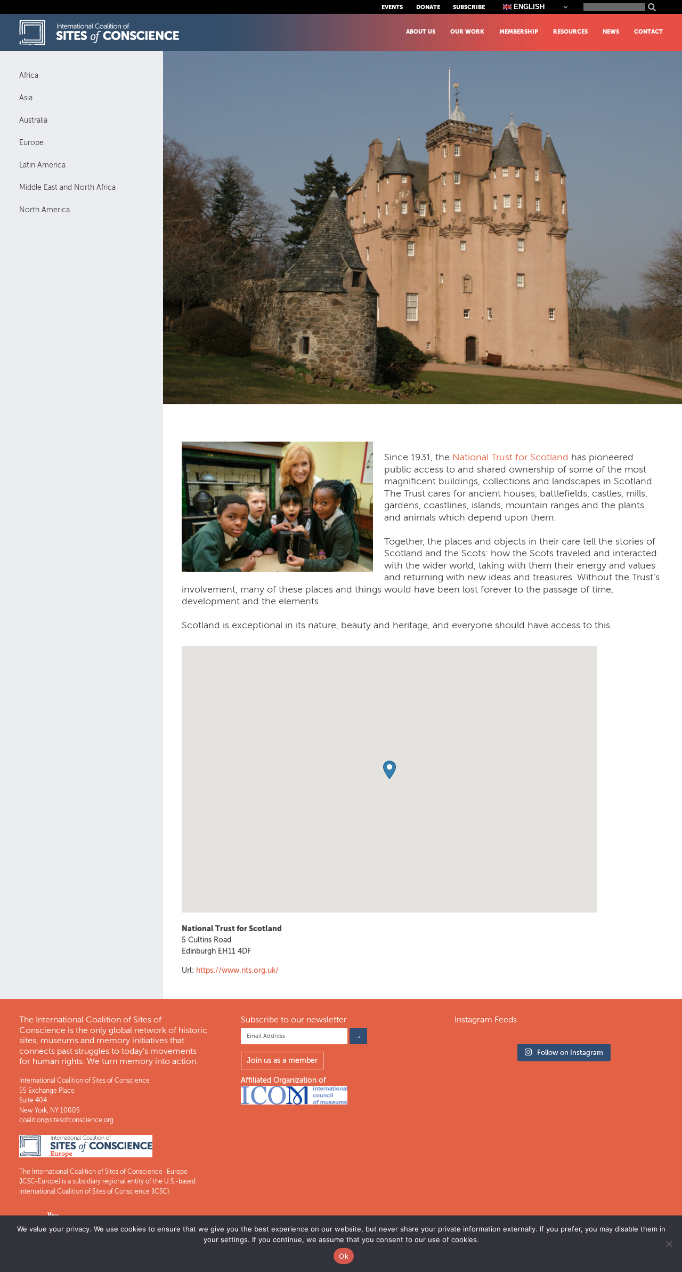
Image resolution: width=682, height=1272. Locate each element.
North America (44, 210)
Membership (518, 31)
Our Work (467, 31)
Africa (28, 75)
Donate (428, 7)
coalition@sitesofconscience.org (66, 1120)
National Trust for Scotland (510, 457)
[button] (389, 770)
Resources (570, 31)
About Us (420, 31)
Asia (26, 98)
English (528, 7)
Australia (33, 120)
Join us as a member (282, 1061)
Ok (343, 1256)
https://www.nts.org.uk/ (237, 970)
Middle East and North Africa (67, 187)
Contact (648, 31)
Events (392, 7)
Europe (31, 143)
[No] (668, 1243)
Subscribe (469, 7)
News (611, 31)
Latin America (42, 165)
